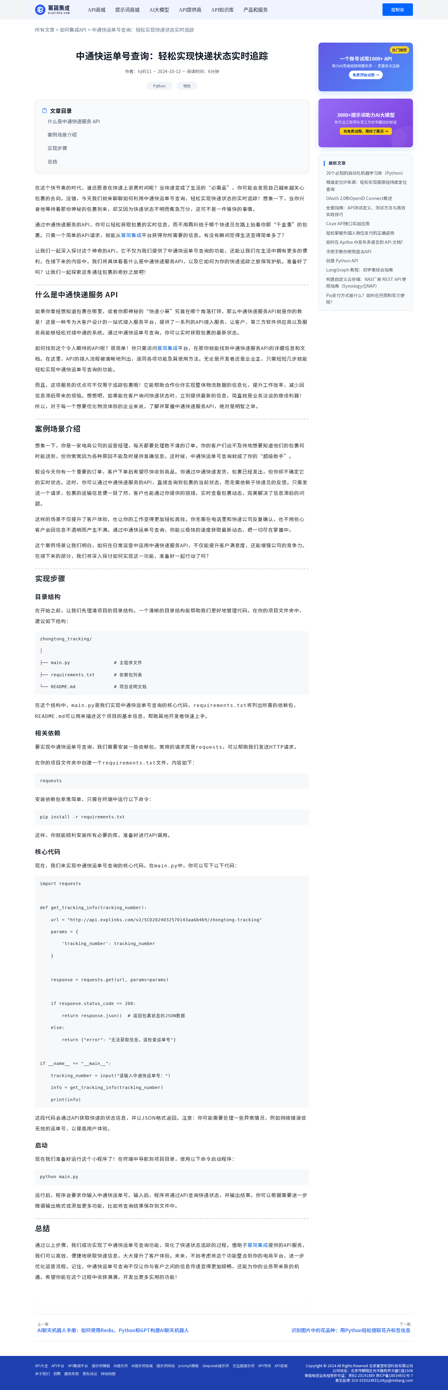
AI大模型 (159, 9)
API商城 (96, 9)
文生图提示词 (243, 1365)
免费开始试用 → (366, 74)
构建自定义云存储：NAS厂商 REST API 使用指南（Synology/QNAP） (366, 282)
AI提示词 (121, 1365)
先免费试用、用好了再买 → (365, 131)
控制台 (397, 9)
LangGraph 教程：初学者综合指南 (359, 270)
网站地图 (108, 1373)
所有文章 (45, 29)
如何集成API (73, 29)
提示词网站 (165, 1365)
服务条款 (71, 1373)
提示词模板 (101, 1365)
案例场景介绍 (62, 134)
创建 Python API (342, 260)
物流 (186, 85)
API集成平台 (78, 1365)
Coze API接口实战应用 (348, 223)
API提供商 (190, 9)
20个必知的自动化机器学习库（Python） (366, 173)
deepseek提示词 (215, 1365)
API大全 (41, 1365)
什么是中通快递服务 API (74, 121)
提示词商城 (127, 9)
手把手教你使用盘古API (348, 251)
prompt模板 (188, 1365)
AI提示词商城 (142, 1365)
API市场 (264, 1365)
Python (159, 85)
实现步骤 (57, 148)
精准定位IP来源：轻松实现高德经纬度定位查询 (366, 185)
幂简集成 (131, 235)
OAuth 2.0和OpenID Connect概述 (359, 198)
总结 (52, 161)
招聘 (57, 1373)
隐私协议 (90, 1373)
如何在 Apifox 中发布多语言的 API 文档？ (365, 242)
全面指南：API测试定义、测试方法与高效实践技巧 (365, 211)
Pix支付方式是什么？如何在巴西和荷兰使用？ (365, 298)
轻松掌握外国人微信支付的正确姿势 (360, 233)
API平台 (58, 1365)
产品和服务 (256, 9)
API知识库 (222, 9)
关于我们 (42, 1373)
